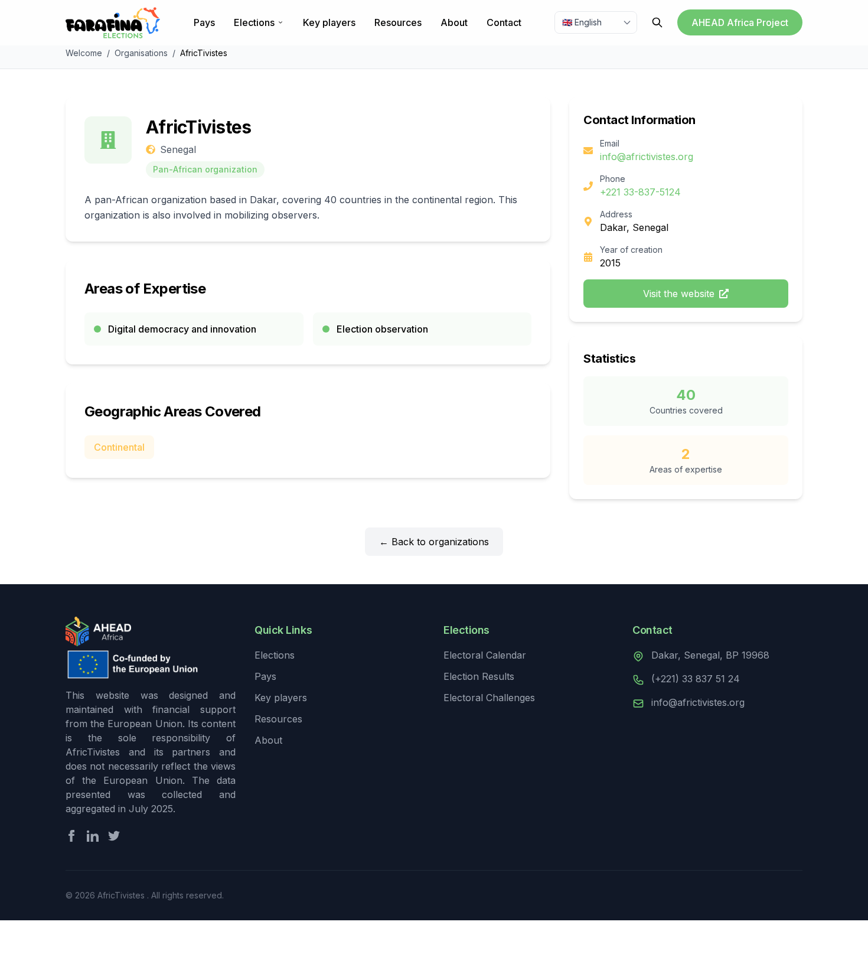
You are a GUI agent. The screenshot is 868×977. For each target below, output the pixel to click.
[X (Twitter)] (114, 836)
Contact (504, 22)
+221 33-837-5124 (640, 192)
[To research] (657, 22)
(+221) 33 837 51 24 (695, 679)
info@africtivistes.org (646, 156)
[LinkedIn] (93, 836)
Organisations (141, 53)
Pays (204, 22)
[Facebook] (71, 836)
